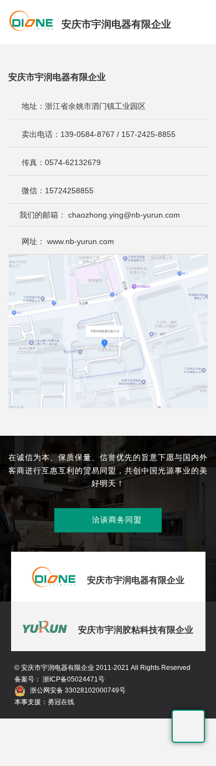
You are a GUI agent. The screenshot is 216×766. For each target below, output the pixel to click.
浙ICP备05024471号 (73, 679)
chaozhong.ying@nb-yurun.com (124, 214)
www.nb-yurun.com (80, 241)
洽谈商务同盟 (108, 520)
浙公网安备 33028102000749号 (78, 690)
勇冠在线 (61, 702)
